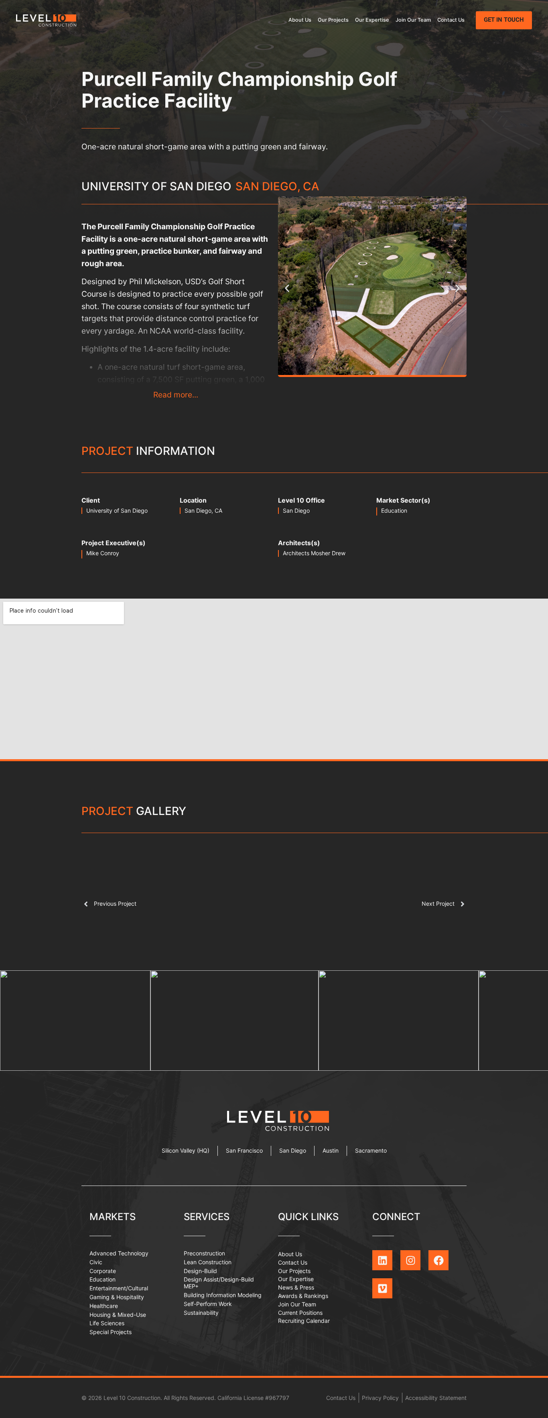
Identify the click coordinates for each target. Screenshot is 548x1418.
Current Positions (300, 1312)
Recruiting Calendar (304, 1320)
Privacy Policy (380, 1397)
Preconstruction (204, 1253)
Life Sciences (106, 1323)
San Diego (296, 510)
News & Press (296, 1287)
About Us (299, 20)
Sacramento (371, 1150)
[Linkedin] (382, 1260)
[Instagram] (410, 1260)
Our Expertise (372, 20)
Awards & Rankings (303, 1295)
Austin (331, 1150)
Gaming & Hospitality (116, 1297)
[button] (287, 288)
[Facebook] (438, 1260)
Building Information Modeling (223, 1295)
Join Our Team (413, 20)
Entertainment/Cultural (118, 1288)
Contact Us (451, 20)
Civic (95, 1262)
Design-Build (200, 1270)
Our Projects (333, 20)
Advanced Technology (118, 1253)
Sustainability (201, 1312)
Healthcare (103, 1305)
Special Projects (110, 1331)
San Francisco (244, 1150)
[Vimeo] (382, 1288)
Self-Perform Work (208, 1303)
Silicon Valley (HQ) (185, 1150)
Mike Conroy (102, 553)
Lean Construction (207, 1262)
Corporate (102, 1270)
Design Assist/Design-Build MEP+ (219, 1283)
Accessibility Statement (436, 1397)
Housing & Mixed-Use (117, 1314)
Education (394, 510)
